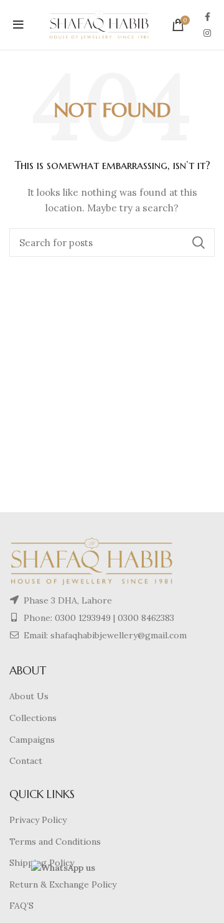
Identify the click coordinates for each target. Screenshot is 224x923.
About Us (29, 696)
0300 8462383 (146, 617)
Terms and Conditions (55, 841)
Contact (25, 760)
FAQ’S (21, 905)
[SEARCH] (197, 242)
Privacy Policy (38, 819)
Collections (33, 717)
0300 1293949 (81, 617)
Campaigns (32, 739)
